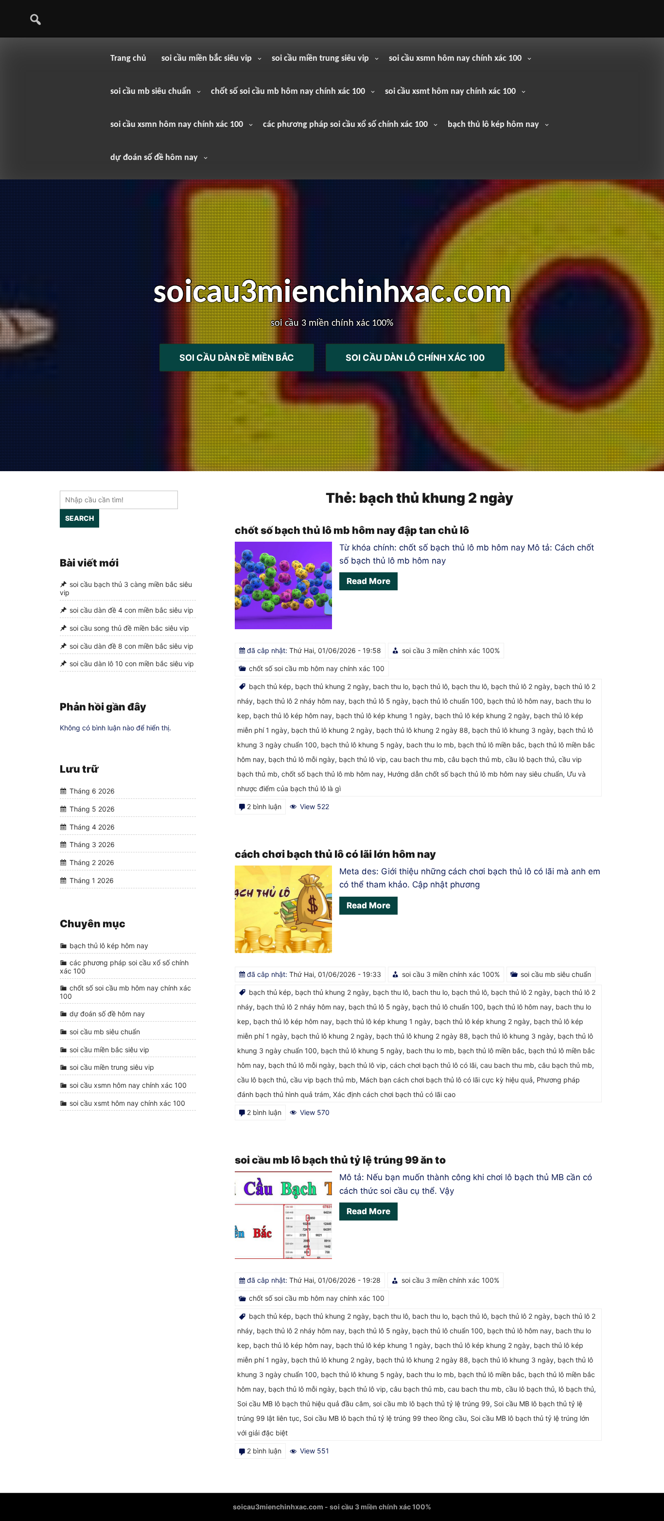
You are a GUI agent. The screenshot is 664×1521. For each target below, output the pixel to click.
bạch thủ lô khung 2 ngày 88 (422, 730)
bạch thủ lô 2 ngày (520, 686)
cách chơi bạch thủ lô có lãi (433, 1065)
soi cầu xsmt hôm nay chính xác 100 (450, 91)
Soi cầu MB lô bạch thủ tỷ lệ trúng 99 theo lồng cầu (385, 1418)
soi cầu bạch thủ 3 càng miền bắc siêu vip (126, 588)
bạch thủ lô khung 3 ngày (513, 730)
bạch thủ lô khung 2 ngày (331, 730)
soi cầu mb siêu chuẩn (150, 91)
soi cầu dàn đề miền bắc (236, 357)
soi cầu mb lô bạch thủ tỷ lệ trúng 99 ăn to (340, 1160)
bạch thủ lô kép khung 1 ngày (383, 715)
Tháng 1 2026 (92, 880)
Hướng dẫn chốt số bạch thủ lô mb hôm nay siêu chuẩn (475, 774)
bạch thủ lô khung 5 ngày (361, 745)
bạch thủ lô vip (362, 759)
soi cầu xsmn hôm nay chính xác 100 (455, 58)
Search (79, 518)
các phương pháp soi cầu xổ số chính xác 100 (345, 124)
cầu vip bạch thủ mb (323, 1080)
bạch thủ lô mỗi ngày (301, 759)
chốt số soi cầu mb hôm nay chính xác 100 (288, 91)
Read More (368, 581)
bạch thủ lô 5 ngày (378, 701)
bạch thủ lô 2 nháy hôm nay (301, 701)
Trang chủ (128, 58)
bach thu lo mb (430, 745)
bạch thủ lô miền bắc (491, 745)
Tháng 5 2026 (92, 809)
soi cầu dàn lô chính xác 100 (415, 357)
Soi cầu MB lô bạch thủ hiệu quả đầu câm (303, 1403)
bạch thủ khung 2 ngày (332, 686)
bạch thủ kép (270, 686)
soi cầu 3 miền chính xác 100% (451, 650)
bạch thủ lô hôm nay (519, 701)
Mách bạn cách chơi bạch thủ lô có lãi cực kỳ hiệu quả (446, 1080)
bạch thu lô (469, 686)
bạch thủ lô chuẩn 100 (447, 701)
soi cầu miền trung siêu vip (320, 58)
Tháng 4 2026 (92, 827)
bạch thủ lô (430, 686)
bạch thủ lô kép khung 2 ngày (482, 715)
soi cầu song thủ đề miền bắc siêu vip (129, 628)
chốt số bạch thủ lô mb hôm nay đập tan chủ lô (352, 530)
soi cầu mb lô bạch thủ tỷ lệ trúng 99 (431, 1403)
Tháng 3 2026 (92, 845)
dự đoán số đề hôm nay (154, 157)
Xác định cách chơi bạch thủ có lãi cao (394, 1094)
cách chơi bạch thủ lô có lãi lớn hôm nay (335, 854)
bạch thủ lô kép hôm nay (493, 124)
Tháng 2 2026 (92, 862)
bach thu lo (390, 686)
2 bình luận (264, 806)
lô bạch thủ (576, 1389)
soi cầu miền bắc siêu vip (206, 58)
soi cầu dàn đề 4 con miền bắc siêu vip (131, 610)
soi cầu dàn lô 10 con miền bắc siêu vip (132, 664)
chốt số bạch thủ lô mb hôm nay (332, 774)
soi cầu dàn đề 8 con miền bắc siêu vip (131, 646)
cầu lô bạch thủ (530, 759)
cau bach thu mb (417, 759)
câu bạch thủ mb (475, 759)
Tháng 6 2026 (92, 791)
